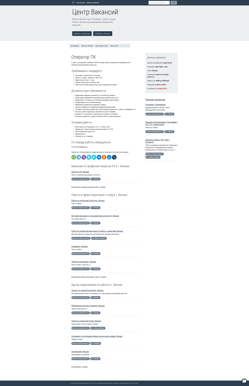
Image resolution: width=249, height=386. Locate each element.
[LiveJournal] (114, 157)
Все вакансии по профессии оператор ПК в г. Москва (88, 187)
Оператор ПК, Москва (80, 172)
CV (73, 2)
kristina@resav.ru (82, 147)
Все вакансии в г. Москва (79, 367)
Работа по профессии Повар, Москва (86, 321)
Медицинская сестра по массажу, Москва (88, 306)
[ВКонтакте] (99, 157)
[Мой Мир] (109, 157)
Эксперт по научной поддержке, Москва (87, 290)
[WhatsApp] (73, 157)
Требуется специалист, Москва (83, 262)
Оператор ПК (114, 46)
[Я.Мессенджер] (94, 157)
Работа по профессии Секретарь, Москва (87, 200)
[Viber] (84, 157)
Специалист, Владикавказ (155, 104)
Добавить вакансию (93, 3)
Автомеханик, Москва (80, 351)
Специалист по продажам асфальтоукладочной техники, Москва (96, 336)
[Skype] (89, 157)
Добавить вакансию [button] (82, 33)
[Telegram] (78, 157)
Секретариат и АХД (101, 46)
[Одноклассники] (104, 157)
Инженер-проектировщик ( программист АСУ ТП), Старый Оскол (161, 123)
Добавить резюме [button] (102, 33)
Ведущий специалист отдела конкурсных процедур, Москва (95, 216)
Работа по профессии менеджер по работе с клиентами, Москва (97, 231)
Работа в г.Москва (87, 46)
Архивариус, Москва (79, 246)
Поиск (174, 3)
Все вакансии (81, 3)
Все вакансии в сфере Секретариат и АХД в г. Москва (88, 277)
